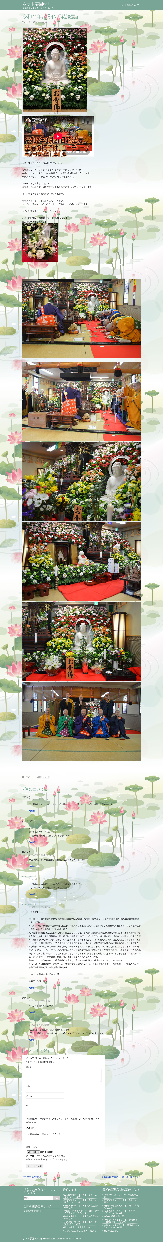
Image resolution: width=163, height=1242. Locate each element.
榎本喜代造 (69, 1227)
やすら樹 (46, 777)
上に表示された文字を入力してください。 (45, 1134)
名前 (28, 1086)
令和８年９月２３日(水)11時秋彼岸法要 (121, 1196)
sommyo (43, 22)
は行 (39, 777)
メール (29, 1096)
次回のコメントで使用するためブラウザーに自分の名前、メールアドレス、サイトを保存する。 (63, 1121)
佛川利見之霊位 (111, 1230)
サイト (29, 1106)
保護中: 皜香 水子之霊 (114, 1216)
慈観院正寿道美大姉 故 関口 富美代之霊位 (121, 1206)
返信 (33, 811)
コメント (31, 1067)
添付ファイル (32, 1147)
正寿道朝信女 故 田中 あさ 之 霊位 (81, 1196)
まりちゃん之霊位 (72, 1230)
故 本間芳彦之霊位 (32, 1177)
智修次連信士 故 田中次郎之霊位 (80, 1205)
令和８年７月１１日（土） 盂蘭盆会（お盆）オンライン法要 (120, 1221)
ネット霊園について (130, 5)
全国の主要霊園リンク (34, 1211)
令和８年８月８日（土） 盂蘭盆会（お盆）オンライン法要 (121, 1226)
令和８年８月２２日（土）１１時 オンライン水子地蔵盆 (121, 1212)
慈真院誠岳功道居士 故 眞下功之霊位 (120, 1177)
